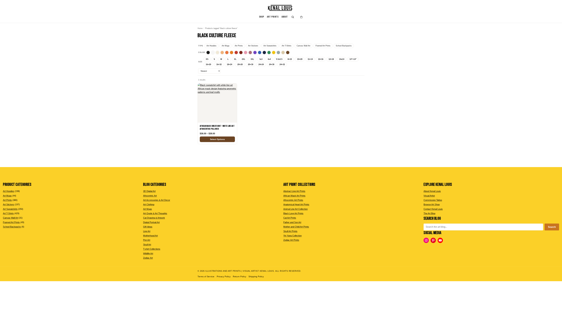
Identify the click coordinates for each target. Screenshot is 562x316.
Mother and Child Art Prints (296, 226)
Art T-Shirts (286, 46)
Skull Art (147, 244)
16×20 (208, 64)
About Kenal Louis (432, 191)
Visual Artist (429, 195)
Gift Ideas (147, 226)
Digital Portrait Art (151, 222)
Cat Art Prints (289, 218)
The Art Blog (429, 213)
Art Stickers (253, 46)
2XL (243, 59)
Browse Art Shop (432, 204)
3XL (252, 59)
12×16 (320, 59)
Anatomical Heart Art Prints (296, 204)
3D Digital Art (149, 191)
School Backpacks (344, 46)
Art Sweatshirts (269, 46)
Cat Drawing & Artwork (154, 218)
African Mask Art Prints (294, 195)
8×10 (290, 59)
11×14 (310, 59)
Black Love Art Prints (293, 213)
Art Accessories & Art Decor (156, 200)
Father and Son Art (292, 222)
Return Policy (239, 276)
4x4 (269, 59)
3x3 (260, 59)
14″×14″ (353, 59)
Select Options (217, 139)
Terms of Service (206, 276)
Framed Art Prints (323, 46)
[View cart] (301, 17)
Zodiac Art (148, 258)
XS (207, 59)
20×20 (240, 64)
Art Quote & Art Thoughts (155, 213)
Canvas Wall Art (303, 46)
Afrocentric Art (150, 195)
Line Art (146, 231)
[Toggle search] (292, 17)
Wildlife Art (148, 253)
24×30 (271, 64)
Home (200, 28)
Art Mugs (225, 46)
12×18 (331, 59)
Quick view (217, 119)
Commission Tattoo (433, 200)
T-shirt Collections (151, 249)
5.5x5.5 (279, 59)
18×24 (229, 64)
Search (552, 227)
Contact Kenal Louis (433, 209)
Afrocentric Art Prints (293, 200)
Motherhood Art (150, 235)
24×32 (282, 64)
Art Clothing (148, 204)
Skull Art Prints (290, 231)
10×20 (299, 59)
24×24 (261, 64)
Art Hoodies (211, 46)
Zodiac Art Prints (291, 240)
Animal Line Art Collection (295, 209)
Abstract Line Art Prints (294, 191)
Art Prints (239, 46)
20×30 (250, 64)
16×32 (219, 64)
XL (235, 59)
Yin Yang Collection (292, 235)
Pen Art (146, 240)
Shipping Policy (256, 276)
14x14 (341, 59)
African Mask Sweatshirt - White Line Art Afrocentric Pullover (217, 127)
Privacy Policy (224, 276)
